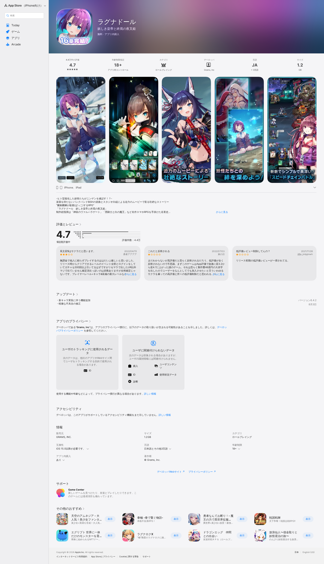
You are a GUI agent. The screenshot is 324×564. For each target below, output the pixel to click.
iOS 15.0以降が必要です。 (70, 448)
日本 (297, 552)
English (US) (309, 552)
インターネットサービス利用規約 (71, 557)
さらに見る (222, 211)
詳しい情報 (150, 393)
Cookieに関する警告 (129, 557)
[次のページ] (320, 130)
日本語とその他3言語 (156, 448)
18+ (234, 448)
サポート (146, 557)
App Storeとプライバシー (103, 557)
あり (58, 459)
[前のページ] (52, 130)
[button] (24, 25)
